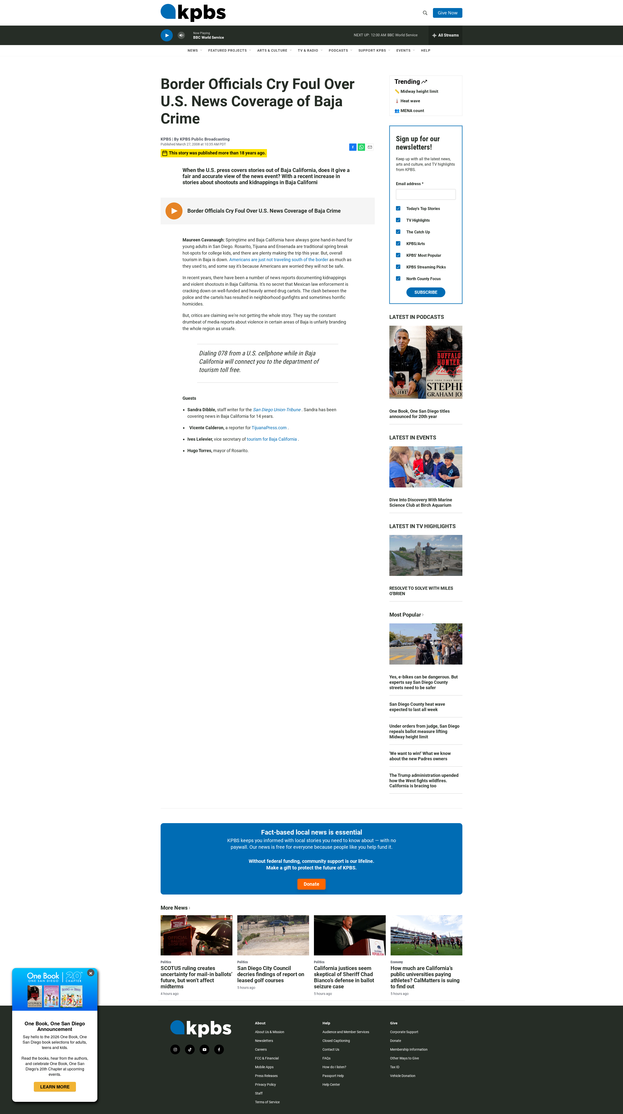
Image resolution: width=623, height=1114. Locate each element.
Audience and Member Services (345, 1032)
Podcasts (338, 50)
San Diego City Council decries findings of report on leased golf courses (270, 974)
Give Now (448, 13)
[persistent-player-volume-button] (181, 35)
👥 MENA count (409, 110)
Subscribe (425, 292)
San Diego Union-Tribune (277, 409)
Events (403, 50)
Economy (397, 962)
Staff (259, 1093)
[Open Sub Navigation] (201, 50)
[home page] (193, 13)
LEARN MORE (55, 1087)
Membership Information (409, 1049)
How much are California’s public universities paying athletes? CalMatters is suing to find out (425, 977)
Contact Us (330, 1049)
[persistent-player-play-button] (167, 35)
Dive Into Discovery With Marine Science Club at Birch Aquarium (420, 502)
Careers (261, 1049)
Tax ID (394, 1067)
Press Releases (266, 1076)
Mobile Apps (264, 1067)
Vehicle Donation (402, 1076)
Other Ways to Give (404, 1058)
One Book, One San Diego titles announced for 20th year (419, 414)
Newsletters (264, 1041)
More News (174, 908)
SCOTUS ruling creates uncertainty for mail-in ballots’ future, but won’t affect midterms (196, 977)
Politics (166, 962)
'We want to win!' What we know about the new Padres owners (420, 756)
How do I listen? (334, 1067)
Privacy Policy (265, 1084)
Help (426, 50)
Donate (311, 884)
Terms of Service (267, 1102)
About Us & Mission (269, 1032)
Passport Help (333, 1076)
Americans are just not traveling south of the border (279, 259)
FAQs (326, 1058)
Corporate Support (404, 1032)
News (193, 50)
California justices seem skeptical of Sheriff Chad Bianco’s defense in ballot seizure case (344, 977)
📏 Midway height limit (416, 91)
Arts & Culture (272, 50)
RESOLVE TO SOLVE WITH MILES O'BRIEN (421, 591)
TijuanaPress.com (270, 427)
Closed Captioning (336, 1041)
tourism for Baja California (272, 439)
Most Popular (405, 615)
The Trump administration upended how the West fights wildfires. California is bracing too (423, 781)
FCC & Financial (267, 1058)
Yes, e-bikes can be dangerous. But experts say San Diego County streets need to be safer (423, 682)
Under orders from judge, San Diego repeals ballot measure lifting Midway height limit (424, 731)
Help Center (331, 1084)
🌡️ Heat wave (407, 100)
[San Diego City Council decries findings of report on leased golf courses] (273, 935)
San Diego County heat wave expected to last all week (417, 707)
